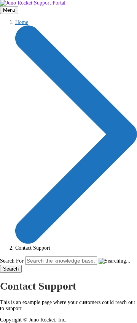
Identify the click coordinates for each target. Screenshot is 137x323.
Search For (12, 261)
